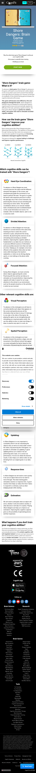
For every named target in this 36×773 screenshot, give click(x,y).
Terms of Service (9, 756)
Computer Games (26, 611)
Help (20, 762)
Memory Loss (9, 622)
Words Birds (26, 678)
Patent (17, 694)
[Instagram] (22, 601)
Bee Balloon (26, 652)
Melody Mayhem (9, 677)
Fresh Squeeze (26, 658)
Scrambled (9, 673)
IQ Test (18, 729)
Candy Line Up (26, 643)
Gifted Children (18, 726)
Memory (9, 631)
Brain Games (17, 716)
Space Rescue (9, 665)
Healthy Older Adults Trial (26, 613)
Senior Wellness (26, 616)
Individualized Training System (18, 707)
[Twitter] (14, 601)
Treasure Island (9, 656)
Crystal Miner (9, 649)
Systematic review (26, 624)
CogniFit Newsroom (9, 759)
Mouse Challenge (26, 667)
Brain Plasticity (9, 616)
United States (6, 770)
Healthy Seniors (26, 618)
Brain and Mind (9, 611)
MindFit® (17, 696)
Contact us (14, 762)
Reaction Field (26, 677)
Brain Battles (18, 728)
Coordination (9, 629)
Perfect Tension (27, 669)
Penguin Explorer (26, 647)
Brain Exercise (17, 705)
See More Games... (26, 680)
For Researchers (18, 690)
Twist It (26, 673)
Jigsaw (26, 660)
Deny (18, 423)
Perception (9, 633)
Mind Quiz (17, 709)
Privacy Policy (17, 756)
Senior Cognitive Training (26, 620)
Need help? (28, 766)
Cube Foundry (26, 656)
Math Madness (9, 667)
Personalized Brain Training (18, 715)
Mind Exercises (18, 713)
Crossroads (26, 654)
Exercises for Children (17, 702)
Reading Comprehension (17, 724)
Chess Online (9, 641)
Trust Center (18, 766)
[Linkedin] (26, 601)
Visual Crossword (9, 662)
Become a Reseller (6, 762)
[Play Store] (18, 590)
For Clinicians (17, 689)
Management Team (26, 756)
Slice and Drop (26, 671)
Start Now (18, 67)
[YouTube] (18, 601)
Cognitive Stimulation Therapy (18, 711)
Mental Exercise (18, 718)
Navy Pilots (26, 614)
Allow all (18, 412)
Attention (9, 635)
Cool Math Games (18, 722)
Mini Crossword (9, 643)
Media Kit (18, 759)
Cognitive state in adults (26, 622)
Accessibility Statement (28, 762)
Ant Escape (9, 654)
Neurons (9, 614)
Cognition (9, 620)
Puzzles (26, 645)
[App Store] (18, 585)
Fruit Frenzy (9, 645)
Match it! (9, 664)
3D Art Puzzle (9, 680)
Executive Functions (9, 628)
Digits (26, 649)
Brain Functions (9, 626)
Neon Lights (9, 658)
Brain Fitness (9, 618)
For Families (18, 687)
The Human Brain (9, 609)
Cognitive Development (18, 703)
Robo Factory (9, 652)
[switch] (31, 387)
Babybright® (18, 698)
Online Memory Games (18, 720)
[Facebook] (10, 601)
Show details (26, 406)
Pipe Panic (9, 647)
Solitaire (9, 651)
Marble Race (9, 669)
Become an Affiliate (26, 759)
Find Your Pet (9, 675)
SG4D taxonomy (26, 626)
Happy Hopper (26, 641)
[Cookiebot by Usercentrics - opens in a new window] (26, 349)
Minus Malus (26, 665)
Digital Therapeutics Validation (26, 609)
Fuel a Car (26, 662)
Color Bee (26, 651)
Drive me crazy (9, 660)
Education (17, 692)
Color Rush (9, 678)
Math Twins (26, 664)
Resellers (18, 700)
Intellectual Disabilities (9, 624)
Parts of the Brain (9, 613)
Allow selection (18, 417)
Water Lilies (26, 675)
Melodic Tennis (9, 671)
